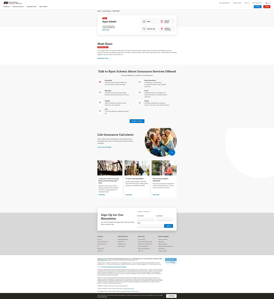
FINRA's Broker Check (129, 288)
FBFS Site (247, 2)
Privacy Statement (102, 297)
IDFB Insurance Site (257, 2)
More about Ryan (102, 58)
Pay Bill (257, 6)
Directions (105, 30)
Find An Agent (107, 11)
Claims (267, 6)
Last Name (159, 216)
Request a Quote (237, 2)
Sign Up (168, 226)
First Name (140, 216)
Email (139, 223)
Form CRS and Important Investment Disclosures (114, 267)
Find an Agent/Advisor (224, 2)
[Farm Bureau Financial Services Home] (13, 3)
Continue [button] (171, 296)
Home (99, 11)
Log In (268, 3)
